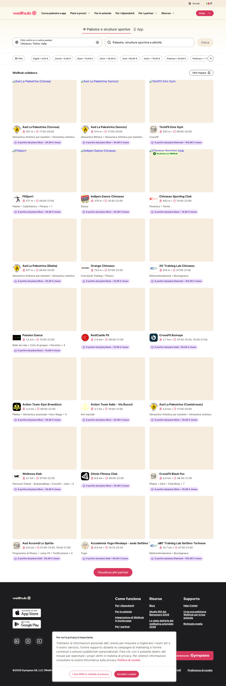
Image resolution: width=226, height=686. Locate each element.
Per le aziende (102, 13)
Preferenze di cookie (200, 670)
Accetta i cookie (126, 674)
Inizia (202, 13)
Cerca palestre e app (53, 13)
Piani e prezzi (78, 13)
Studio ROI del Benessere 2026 (159, 613)
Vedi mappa (199, 72)
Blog (152, 605)
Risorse (166, 13)
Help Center (190, 605)
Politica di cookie (128, 660)
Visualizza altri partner (113, 572)
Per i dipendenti (124, 13)
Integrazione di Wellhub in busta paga (129, 619)
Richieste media (193, 623)
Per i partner (146, 13)
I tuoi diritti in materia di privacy (90, 674)
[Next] (210, 58)
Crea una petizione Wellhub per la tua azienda (194, 614)
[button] (98, 42)
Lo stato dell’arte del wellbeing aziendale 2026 (161, 623)
